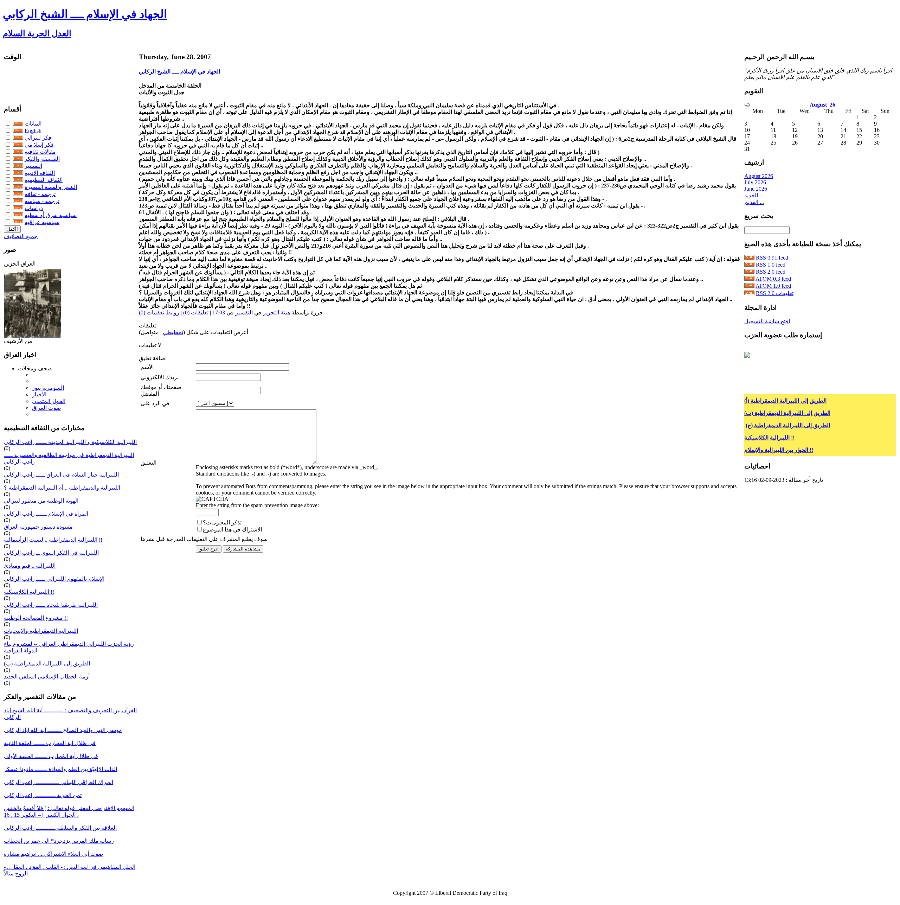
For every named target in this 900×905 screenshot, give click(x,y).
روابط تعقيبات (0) (159, 313)
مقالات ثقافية (40, 152)
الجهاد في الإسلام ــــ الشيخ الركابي (85, 14)
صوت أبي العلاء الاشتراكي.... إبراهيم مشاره (53, 854)
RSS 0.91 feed (772, 258)
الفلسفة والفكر (42, 159)
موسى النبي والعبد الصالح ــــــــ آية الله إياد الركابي (63, 730)
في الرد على (155, 403)
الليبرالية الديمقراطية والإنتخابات (41, 631)
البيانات (33, 124)
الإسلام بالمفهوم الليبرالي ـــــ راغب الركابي (54, 579)
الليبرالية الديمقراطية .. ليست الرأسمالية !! (53, 540)
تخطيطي (173, 332)
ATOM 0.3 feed (773, 279)
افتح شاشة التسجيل (767, 321)
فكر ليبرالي (38, 138)
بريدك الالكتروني (160, 377)
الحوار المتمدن (48, 401)
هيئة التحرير (276, 313)
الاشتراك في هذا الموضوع (232, 530)
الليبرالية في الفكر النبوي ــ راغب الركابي (51, 553)
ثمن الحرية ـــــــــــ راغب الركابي (43, 795)
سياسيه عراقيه (42, 222)
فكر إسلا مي (39, 145)
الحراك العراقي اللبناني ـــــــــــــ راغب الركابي (58, 782)
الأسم (147, 367)
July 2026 (755, 182)
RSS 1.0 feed (770, 265)
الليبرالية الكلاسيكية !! (29, 592)
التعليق (148, 463)
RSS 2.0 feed (770, 272)
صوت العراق (46, 408)
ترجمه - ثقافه (40, 194)
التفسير (33, 166)
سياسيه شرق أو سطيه (51, 215)
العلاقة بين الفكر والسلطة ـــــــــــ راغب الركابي (60, 828)
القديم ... (754, 202)
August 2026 (758, 176)
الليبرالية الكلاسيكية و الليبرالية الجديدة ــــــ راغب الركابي (70, 442)
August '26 (822, 105)
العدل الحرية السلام (37, 33)
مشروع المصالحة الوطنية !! (36, 618)
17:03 (218, 313)
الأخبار (39, 394)
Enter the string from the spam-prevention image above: (257, 505)
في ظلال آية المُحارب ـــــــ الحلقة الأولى (51, 756)
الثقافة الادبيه (40, 173)
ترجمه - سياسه (42, 201)
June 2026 (755, 189)
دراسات (34, 208)
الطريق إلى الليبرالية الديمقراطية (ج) (788, 417)
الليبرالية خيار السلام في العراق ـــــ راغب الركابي (61, 475)
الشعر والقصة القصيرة (51, 187)
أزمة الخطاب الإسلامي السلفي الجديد (47, 677)
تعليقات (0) (195, 313)
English (33, 131)
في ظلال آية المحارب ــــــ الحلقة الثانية (50, 743)
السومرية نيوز (48, 388)
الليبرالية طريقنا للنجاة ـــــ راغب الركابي (51, 605)
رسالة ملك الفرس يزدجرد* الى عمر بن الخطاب (59, 841)
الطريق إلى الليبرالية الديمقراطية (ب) (47, 664)
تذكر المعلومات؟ (222, 522)
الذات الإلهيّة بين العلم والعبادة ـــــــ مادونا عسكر (60, 769)
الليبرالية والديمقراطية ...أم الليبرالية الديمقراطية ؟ (62, 488)
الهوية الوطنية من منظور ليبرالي (41, 501)
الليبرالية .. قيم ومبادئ (30, 566)
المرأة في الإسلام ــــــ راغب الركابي (46, 514)
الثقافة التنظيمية (44, 180)
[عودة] (747, 105)
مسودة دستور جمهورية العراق (38, 527)
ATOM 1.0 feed (773, 286)
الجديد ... (754, 195)
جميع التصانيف (21, 236)
